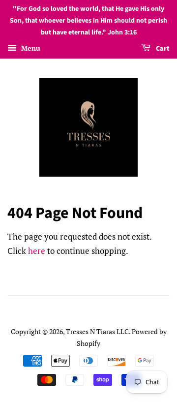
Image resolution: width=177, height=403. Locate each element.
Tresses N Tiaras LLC (97, 331)
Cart (162, 49)
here (36, 250)
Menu (29, 48)
